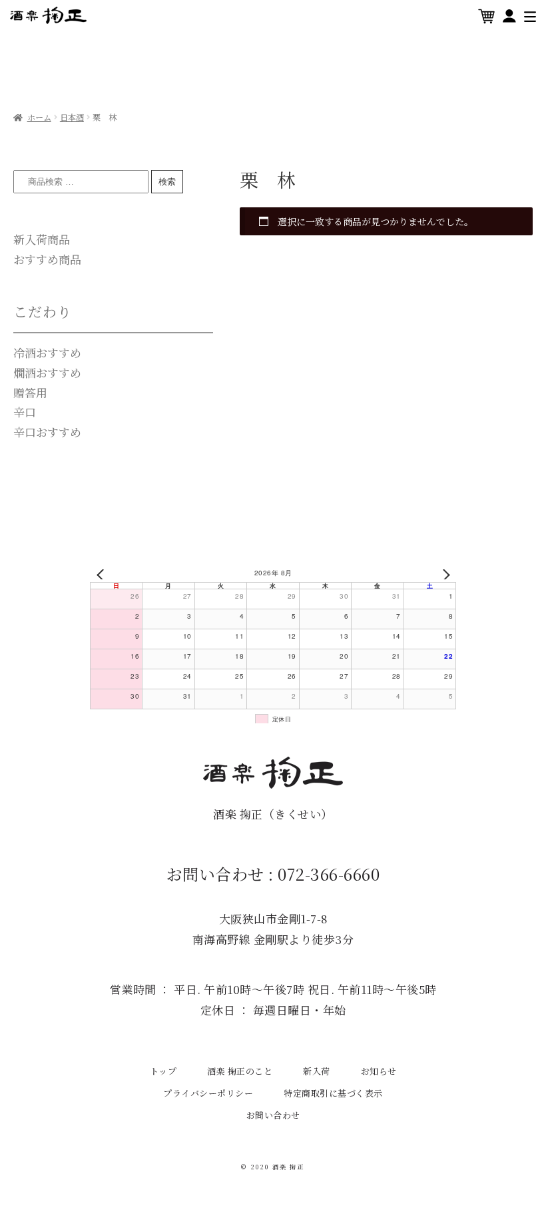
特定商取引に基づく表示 (333, 1093)
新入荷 (316, 1071)
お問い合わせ (273, 1115)
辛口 (24, 411)
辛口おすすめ (47, 431)
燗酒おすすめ (47, 372)
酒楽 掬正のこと (239, 1071)
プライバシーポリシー (208, 1093)
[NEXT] (443, 574)
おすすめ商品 (47, 259)
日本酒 (72, 117)
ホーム (39, 117)
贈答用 (30, 392)
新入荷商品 (41, 239)
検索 (167, 182)
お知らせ (379, 1071)
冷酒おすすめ (47, 352)
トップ (163, 1071)
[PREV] (102, 574)
